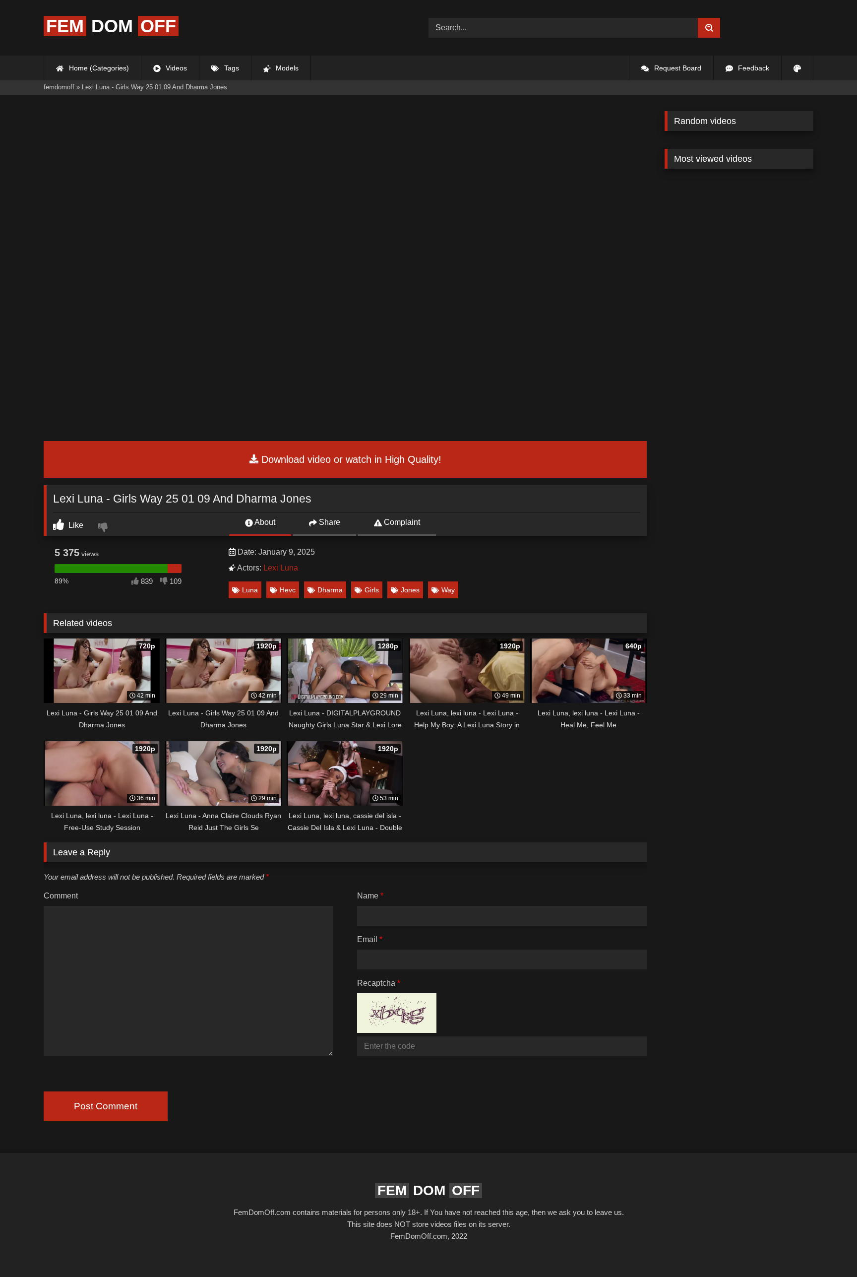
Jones (410, 590)
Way (448, 590)
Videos (175, 68)
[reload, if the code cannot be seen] (396, 1030)
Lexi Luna (280, 568)
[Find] (709, 28)
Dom (111, 26)
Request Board (676, 68)
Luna (250, 590)
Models (286, 68)
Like (74, 525)
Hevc (288, 590)
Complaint (401, 522)
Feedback (752, 68)
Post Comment (105, 1106)
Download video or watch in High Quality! (349, 459)
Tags (230, 68)
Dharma (330, 590)
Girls (372, 590)
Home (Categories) (98, 68)
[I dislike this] (104, 528)
